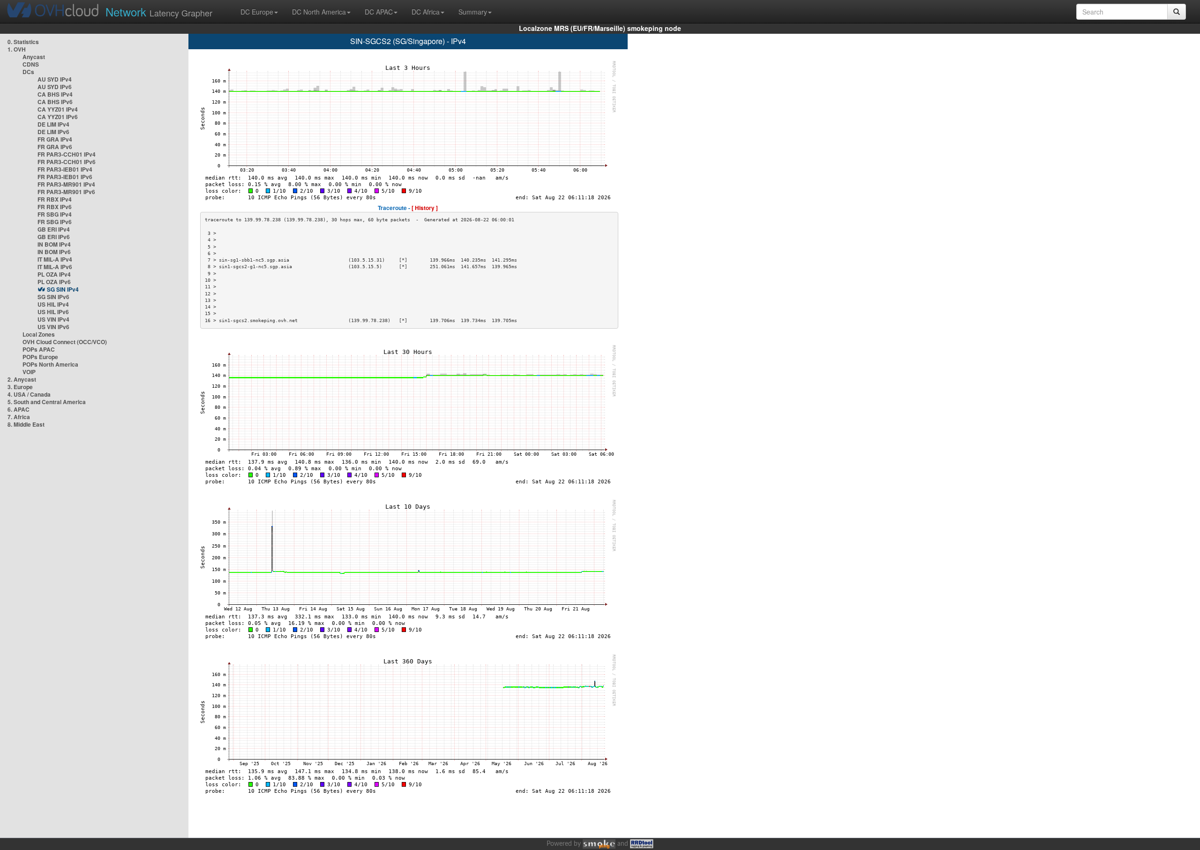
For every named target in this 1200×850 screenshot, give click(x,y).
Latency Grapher (158, 11)
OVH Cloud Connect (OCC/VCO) (64, 342)
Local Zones (38, 334)
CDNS (30, 64)
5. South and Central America (47, 402)
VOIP (29, 372)
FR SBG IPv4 (55, 214)
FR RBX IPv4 (55, 199)
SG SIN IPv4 (63, 289)
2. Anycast (22, 379)
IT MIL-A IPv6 (55, 267)
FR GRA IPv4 (55, 139)
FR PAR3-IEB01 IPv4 (65, 169)
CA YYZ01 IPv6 (58, 117)
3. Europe (20, 387)
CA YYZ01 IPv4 (58, 109)
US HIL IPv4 (53, 304)
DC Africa (426, 11)
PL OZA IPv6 (54, 282)
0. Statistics (23, 42)
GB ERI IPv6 (54, 237)
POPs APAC (38, 349)
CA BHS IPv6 (55, 102)
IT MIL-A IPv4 (55, 259)
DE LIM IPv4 (53, 124)
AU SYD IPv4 (55, 79)
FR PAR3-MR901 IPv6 (66, 192)
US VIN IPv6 (53, 327)
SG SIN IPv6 (53, 297)
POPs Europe (40, 357)
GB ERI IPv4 (54, 229)
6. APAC (19, 409)
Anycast (33, 57)
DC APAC (379, 11)
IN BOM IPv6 (54, 252)
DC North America (319, 11)
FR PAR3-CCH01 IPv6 (67, 162)
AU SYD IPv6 (55, 87)
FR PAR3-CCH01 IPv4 (67, 154)
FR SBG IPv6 (55, 222)
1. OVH (17, 49)
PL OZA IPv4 (54, 274)
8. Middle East (26, 424)
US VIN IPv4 (53, 319)
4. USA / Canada (29, 394)
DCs (28, 72)
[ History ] (425, 207)
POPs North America (50, 364)
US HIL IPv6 (53, 312)
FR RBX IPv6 (55, 207)
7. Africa (19, 417)
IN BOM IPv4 (54, 244)
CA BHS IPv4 (55, 94)
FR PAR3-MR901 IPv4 (66, 184)
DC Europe (256, 11)
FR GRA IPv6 (55, 147)
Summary (472, 11)
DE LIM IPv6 (53, 132)
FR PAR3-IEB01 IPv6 (65, 177)
